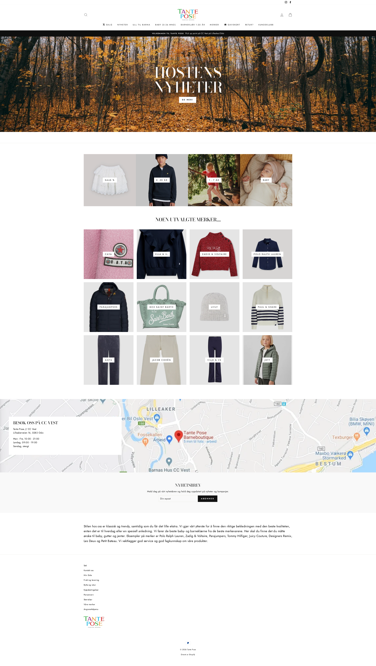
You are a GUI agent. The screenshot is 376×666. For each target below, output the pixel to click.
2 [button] (188, 129)
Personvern (89, 594)
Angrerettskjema (91, 609)
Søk (85, 565)
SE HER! (187, 99)
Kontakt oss (88, 570)
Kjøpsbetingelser (91, 589)
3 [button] (191, 129)
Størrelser (88, 599)
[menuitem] (107, 24)
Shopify (192, 654)
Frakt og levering (91, 580)
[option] (188, 33)
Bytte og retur (90, 584)
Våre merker (89, 604)
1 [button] (186, 129)
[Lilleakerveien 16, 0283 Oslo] (188, 435)
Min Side (88, 575)
